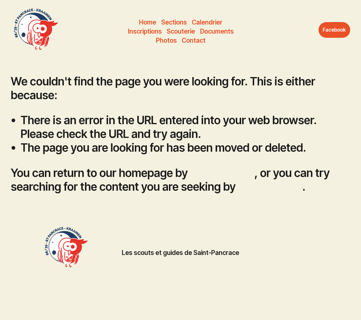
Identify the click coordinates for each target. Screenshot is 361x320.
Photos (166, 40)
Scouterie (181, 31)
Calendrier (207, 22)
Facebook (334, 30)
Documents (217, 31)
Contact (194, 40)
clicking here (222, 173)
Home (147, 22)
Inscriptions (145, 31)
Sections (174, 22)
